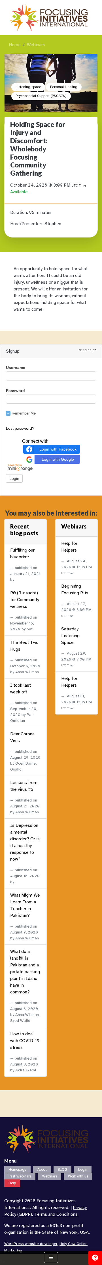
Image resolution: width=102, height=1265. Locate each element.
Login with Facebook (57, 449)
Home (15, 45)
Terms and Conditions (56, 1214)
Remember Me (24, 413)
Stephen (52, 224)
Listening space (28, 87)
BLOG (62, 1169)
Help (12, 1183)
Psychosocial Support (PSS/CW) (41, 96)
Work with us (78, 1176)
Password (15, 390)
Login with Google (58, 459)
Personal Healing (63, 87)
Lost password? (20, 428)
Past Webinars (19, 1176)
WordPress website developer (31, 1243)
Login (82, 1169)
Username (15, 367)
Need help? (87, 350)
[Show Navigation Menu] (51, 1257)
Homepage (17, 1169)
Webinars (36, 45)
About (42, 1169)
